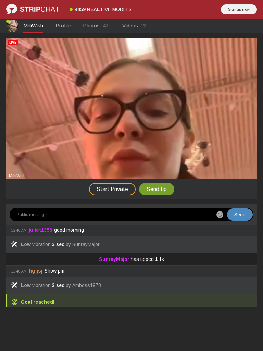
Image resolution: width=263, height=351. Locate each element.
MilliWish (33, 25)
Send (240, 214)
